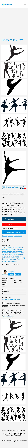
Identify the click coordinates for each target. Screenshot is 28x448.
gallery (18, 274)
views (9, 187)
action (4, 247)
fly (17, 252)
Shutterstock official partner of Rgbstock (10, 440)
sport (4, 259)
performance (6, 258)
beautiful (9, 249)
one (19, 256)
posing (23, 258)
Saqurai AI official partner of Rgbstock (18, 441)
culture (18, 299)
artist (16, 247)
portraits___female (7, 299)
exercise (20, 251)
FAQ (4, 316)
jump (15, 254)
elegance (9, 251)
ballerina (20, 247)
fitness (14, 252)
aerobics (9, 247)
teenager (5, 261)
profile (11, 274)
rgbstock (8, 4)
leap (18, 254)
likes (3, 189)
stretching (9, 259)
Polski (23, 434)
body (18, 249)
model (4, 256)
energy (15, 251)
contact (12, 430)
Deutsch (11, 434)
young (15, 261)
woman (10, 261)
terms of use (10, 316)
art (13, 247)
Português (9, 435)
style (18, 259)
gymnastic (5, 254)
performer (14, 258)
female (9, 252)
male (21, 254)
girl (19, 252)
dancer (4, 251)
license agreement (21, 430)
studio (14, 259)
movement (14, 256)
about (18, 432)
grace (22, 252)
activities (14, 299)
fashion (4, 252)
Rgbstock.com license (11, 303)
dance (22, 249)
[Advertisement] (14, 23)
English (5, 434)
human (11, 254)
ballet (4, 249)
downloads (18, 187)
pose (18, 258)
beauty (14, 249)
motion (9, 256)
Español (17, 434)
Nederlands (17, 435)
